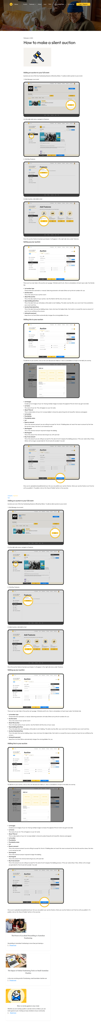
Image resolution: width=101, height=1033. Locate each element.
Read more (13, 945)
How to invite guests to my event (28, 1006)
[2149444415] (16, 919)
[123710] (16, 954)
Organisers (15, 495)
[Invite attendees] (16, 989)
